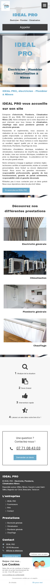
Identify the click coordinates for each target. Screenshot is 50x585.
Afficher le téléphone (14, 551)
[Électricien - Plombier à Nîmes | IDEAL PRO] (6, 6)
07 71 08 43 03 (28, 448)
